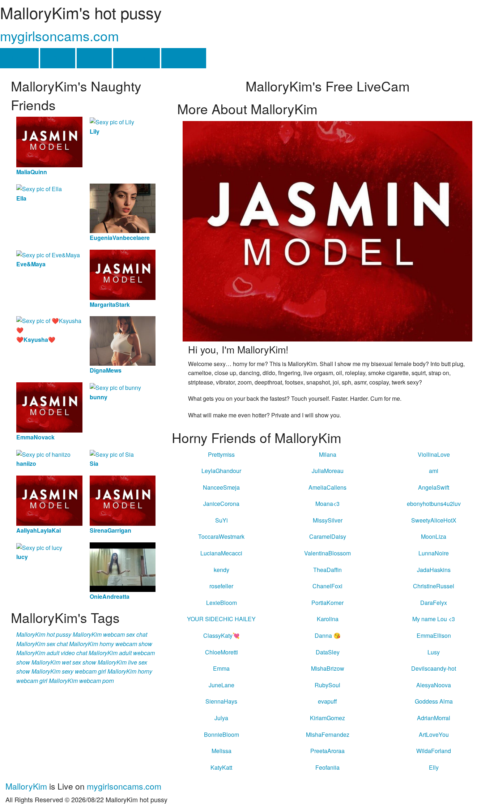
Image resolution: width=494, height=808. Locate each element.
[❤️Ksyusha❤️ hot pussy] (49, 325)
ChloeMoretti (221, 652)
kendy (221, 570)
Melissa (221, 751)
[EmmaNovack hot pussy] (49, 407)
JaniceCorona (221, 503)
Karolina (327, 619)
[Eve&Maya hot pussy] (48, 254)
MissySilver (327, 520)
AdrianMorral (433, 718)
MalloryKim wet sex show (63, 662)
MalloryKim (26, 786)
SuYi (221, 520)
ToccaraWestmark (221, 536)
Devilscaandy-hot (433, 668)
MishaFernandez (327, 734)
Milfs (94, 58)
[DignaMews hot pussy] (123, 340)
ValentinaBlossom (327, 553)
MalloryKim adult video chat (51, 653)
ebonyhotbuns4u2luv (434, 503)
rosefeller (221, 586)
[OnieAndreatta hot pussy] (123, 566)
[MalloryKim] (327, 230)
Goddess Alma (434, 701)
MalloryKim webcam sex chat (110, 634)
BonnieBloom (221, 734)
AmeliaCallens (327, 487)
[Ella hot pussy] (39, 188)
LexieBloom (221, 602)
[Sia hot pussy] (112, 454)
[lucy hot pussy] (39, 547)
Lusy (433, 652)
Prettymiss (221, 454)
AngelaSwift (433, 487)
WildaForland (433, 751)
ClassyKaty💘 (221, 635)
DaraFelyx (433, 602)
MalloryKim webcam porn (81, 680)
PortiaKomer (327, 602)
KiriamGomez (327, 718)
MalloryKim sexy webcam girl (68, 671)
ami (433, 471)
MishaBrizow (327, 668)
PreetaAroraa (327, 751)
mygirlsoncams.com (59, 35)
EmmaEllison (434, 635)
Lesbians (136, 58)
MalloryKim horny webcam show (110, 644)
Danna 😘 (328, 635)
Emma (221, 668)
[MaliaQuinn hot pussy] (49, 141)
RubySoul (327, 685)
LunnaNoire (433, 553)
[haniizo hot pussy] (43, 454)
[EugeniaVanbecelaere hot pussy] (123, 207)
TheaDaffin (327, 570)
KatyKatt (221, 767)
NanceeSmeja (221, 487)
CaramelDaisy (327, 536)
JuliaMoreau (328, 471)
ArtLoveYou (434, 734)
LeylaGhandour (221, 471)
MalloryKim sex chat (42, 644)
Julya (221, 718)
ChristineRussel (433, 586)
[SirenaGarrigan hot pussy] (123, 500)
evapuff (327, 701)
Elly (434, 767)
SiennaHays (221, 701)
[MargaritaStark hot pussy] (123, 274)
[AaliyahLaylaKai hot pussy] (49, 500)
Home (19, 58)
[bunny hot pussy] (115, 387)
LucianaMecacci (221, 553)
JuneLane (221, 685)
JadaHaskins (434, 570)
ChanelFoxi (327, 586)
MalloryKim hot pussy (43, 634)
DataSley (328, 652)
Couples (184, 58)
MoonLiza (433, 536)
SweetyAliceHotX (433, 520)
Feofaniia (327, 767)
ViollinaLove (434, 454)
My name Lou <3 (433, 619)
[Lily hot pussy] (112, 121)
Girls (58, 58)
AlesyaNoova (433, 685)
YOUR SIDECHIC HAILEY (221, 619)
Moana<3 (327, 503)
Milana (327, 454)
